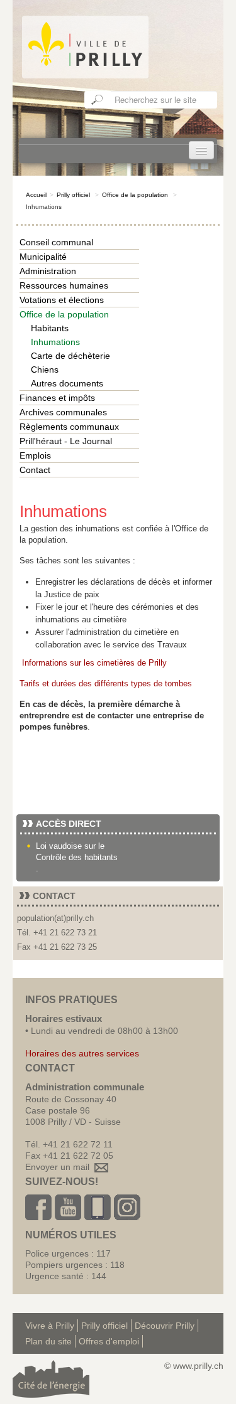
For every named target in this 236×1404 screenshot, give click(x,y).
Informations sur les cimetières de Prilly (94, 662)
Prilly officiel (73, 194)
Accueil (36, 194)
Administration (48, 271)
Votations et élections (62, 300)
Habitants (50, 328)
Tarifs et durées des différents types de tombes (106, 683)
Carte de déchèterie (70, 356)
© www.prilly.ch (193, 1366)
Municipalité (43, 257)
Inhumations (55, 342)
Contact (35, 470)
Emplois (35, 455)
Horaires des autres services (82, 1053)
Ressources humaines (64, 285)
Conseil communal (56, 242)
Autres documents (67, 383)
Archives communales (63, 412)
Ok (97, 99)
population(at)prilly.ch (55, 918)
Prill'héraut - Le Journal (66, 441)
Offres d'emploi (109, 1341)
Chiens (45, 369)
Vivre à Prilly (49, 1326)
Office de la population (135, 194)
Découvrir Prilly (164, 1326)
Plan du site (48, 1341)
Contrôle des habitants (77, 857)
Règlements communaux (69, 427)
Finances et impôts (57, 398)
